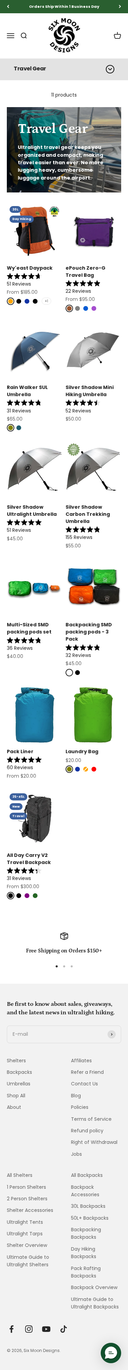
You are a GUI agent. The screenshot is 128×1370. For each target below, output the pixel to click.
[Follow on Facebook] (11, 1329)
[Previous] (8, 6)
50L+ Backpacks (90, 1218)
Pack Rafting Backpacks (86, 1272)
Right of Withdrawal (94, 1142)
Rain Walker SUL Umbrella (27, 391)
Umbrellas (18, 1083)
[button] (111, 1353)
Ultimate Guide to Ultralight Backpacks (95, 1303)
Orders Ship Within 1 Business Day (64, 6)
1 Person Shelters (26, 1187)
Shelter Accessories (30, 1210)
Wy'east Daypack (30, 268)
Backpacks (19, 1072)
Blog (76, 1095)
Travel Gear (30, 68)
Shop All (16, 1095)
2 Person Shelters (27, 1198)
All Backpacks (87, 1175)
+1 (46, 301)
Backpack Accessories (85, 1191)
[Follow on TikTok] (63, 1329)
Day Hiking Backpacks (83, 1253)
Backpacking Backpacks (86, 1233)
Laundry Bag (82, 751)
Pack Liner (20, 751)
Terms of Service (91, 1119)
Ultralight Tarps (25, 1233)
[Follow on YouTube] (46, 1329)
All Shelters (19, 1175)
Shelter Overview (27, 1245)
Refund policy (87, 1130)
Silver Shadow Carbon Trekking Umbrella (88, 514)
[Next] (120, 6)
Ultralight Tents (25, 1222)
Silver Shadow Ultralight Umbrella (32, 511)
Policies (79, 1107)
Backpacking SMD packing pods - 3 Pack (89, 631)
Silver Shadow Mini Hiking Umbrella (90, 391)
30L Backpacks (88, 1206)
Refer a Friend (87, 1072)
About (14, 1107)
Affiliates (81, 1060)
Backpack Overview (94, 1287)
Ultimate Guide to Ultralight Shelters (28, 1261)
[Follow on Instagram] (28, 1329)
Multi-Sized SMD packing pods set (29, 628)
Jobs (76, 1154)
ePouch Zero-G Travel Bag (85, 271)
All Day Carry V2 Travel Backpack (29, 859)
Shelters (16, 1060)
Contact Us (84, 1083)
